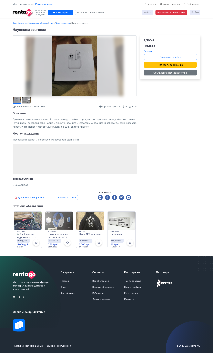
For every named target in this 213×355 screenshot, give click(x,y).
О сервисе (150, 4)
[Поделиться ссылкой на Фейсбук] (114, 197)
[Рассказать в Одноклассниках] (107, 197)
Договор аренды (170, 4)
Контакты (129, 299)
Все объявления (20, 23)
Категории (61, 12)
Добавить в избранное (30, 197)
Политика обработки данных (28, 345)
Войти (195, 12)
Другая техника (63, 23)
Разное (51, 23)
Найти (147, 12)
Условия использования (59, 345)
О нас (63, 287)
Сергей (148, 51)
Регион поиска (43, 4)
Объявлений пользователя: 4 (170, 72)
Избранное (192, 4)
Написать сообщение (170, 64)
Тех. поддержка (132, 281)
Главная (64, 281)
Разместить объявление (171, 12)
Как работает (67, 293)
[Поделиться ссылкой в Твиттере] (121, 197)
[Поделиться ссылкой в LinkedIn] (128, 197)
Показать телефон (170, 57)
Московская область (38, 23)
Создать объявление (103, 287)
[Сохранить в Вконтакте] (100, 197)
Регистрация (131, 293)
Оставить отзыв (66, 197)
